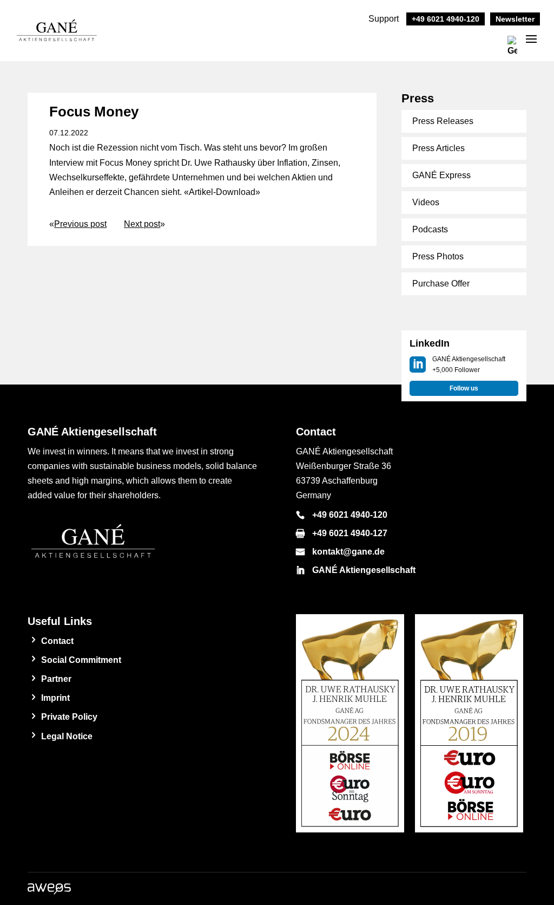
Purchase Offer (441, 283)
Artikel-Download (222, 192)
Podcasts (430, 229)
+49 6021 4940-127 (349, 533)
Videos (425, 202)
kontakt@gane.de (348, 551)
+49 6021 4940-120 (349, 514)
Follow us (464, 388)
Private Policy (69, 716)
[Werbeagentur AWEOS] (49, 891)
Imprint (55, 697)
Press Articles (438, 148)
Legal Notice (67, 736)
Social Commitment (81, 660)
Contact (57, 641)
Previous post (80, 224)
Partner (56, 678)
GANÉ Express (441, 175)
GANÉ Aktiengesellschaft (364, 570)
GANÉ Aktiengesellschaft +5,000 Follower (468, 364)
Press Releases (442, 121)
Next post (142, 224)
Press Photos (438, 256)
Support (423, 18)
